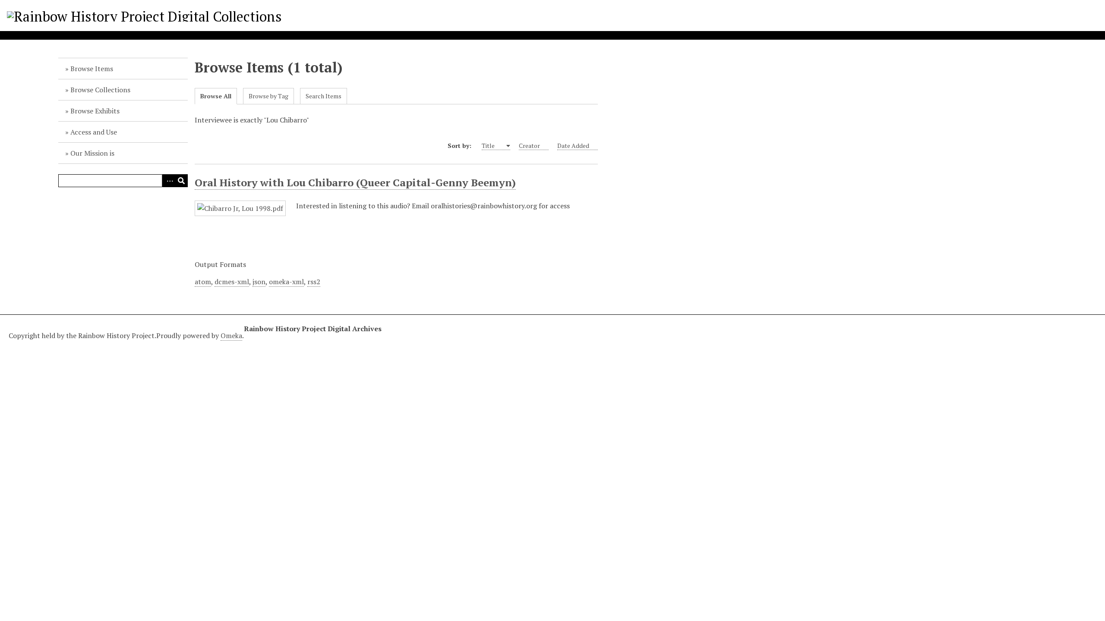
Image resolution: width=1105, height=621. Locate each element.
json (259, 281)
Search (181, 180)
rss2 (313, 281)
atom (203, 281)
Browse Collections (100, 89)
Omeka (231, 335)
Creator (529, 145)
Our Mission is (92, 153)
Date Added (573, 145)
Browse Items (91, 68)
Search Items (323, 96)
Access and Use (93, 132)
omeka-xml (286, 281)
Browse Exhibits (95, 111)
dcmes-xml (232, 281)
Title (489, 145)
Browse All (215, 96)
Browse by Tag (268, 96)
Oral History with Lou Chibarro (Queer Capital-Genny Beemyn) (355, 182)
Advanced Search (168, 180)
